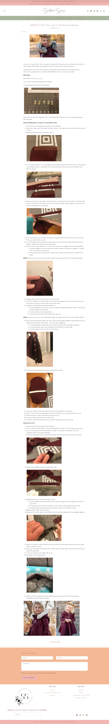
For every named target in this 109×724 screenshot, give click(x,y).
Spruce (28, 64)
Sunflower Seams (44, 721)
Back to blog (55, 642)
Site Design (56, 721)
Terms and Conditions (81, 695)
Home (53, 690)
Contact (53, 695)
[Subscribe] (38, 714)
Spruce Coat (39, 78)
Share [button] (24, 31)
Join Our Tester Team (53, 692)
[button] (4, 11)
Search (81, 690)
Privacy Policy (81, 698)
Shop (81, 692)
